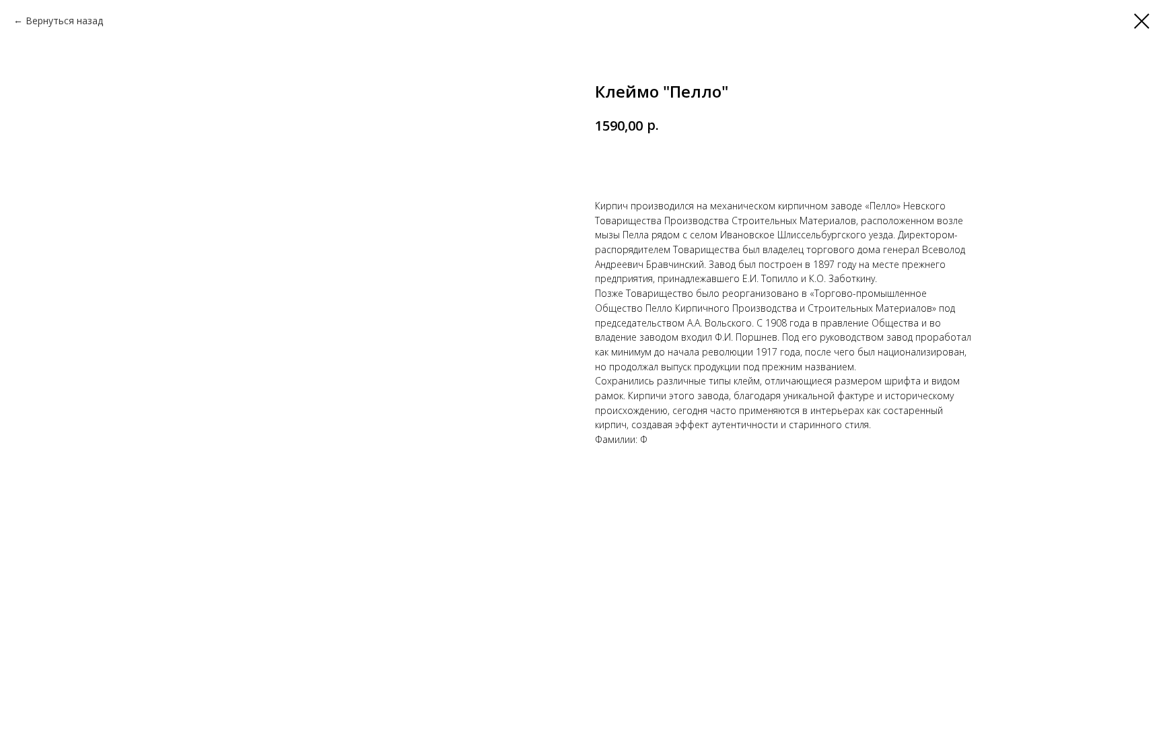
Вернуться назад (64, 20)
